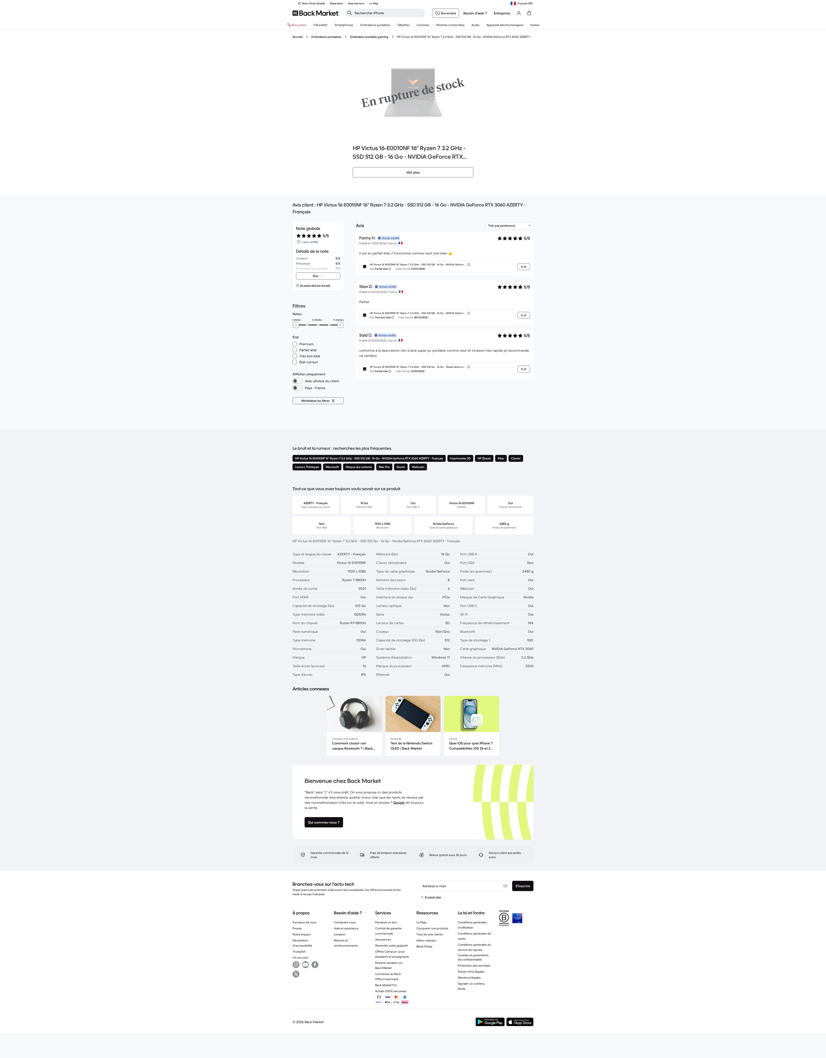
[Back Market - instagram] (296, 964)
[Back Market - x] (296, 974)
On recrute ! (301, 957)
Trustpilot (299, 951)
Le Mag (421, 922)
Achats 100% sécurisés (391, 991)
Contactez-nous (345, 922)
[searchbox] (389, 13)
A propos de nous (305, 922)
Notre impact (302, 934)
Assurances (383, 939)
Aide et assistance (346, 928)
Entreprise (502, 13)
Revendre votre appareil (391, 945)
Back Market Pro (386, 985)
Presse (297, 928)
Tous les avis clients (429, 934)
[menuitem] (344, 25)
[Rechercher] (349, 12)
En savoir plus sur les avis (315, 285)
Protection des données (474, 965)
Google (399, 802)
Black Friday (424, 946)
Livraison (340, 934)
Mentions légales (469, 977)
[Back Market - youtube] (305, 964)
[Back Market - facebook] (314, 964)
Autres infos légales (471, 971)
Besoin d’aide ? (475, 13)
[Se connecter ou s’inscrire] (519, 13)
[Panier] (529, 13)
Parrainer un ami (386, 922)
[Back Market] (315, 13)
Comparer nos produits (432, 928)
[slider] (296, 325)
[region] (413, 726)
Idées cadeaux (426, 940)
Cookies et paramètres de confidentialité (473, 957)
